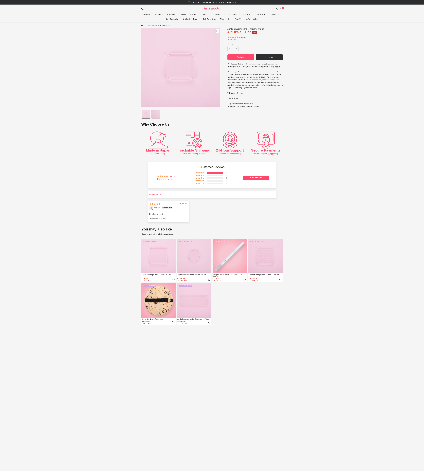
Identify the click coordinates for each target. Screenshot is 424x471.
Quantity (230, 44)
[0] (281, 9)
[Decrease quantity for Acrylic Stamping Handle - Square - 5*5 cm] (229, 48)
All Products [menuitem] (159, 14)
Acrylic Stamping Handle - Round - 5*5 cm (191, 275)
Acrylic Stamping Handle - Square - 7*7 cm (156, 275)
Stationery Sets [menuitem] (219, 14)
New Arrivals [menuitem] (171, 14)
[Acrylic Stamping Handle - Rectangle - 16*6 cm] (194, 300)
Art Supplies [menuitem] (232, 14)
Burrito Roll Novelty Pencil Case (152, 319)
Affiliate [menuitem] (255, 19)
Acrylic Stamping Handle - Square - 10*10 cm (264, 275)
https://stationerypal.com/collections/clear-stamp (244, 106)
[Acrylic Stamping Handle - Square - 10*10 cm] (265, 256)
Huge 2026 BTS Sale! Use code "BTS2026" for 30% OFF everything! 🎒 (213, 2)
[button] (233, 37)
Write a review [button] (256, 178)
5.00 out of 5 (174, 176)
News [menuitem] (229, 19)
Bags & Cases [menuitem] (261, 14)
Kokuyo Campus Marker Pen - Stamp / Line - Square (228, 275)
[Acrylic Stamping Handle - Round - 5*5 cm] (194, 256)
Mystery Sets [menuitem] (206, 14)
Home (143, 25)
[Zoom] (217, 31)
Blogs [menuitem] (222, 19)
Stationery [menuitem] (193, 14)
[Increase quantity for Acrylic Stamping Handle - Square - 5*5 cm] (236, 48)
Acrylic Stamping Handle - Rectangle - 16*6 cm (193, 319)
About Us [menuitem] (238, 19)
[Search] (143, 9)
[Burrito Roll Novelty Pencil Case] (158, 300)
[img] (154, 204)
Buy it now (269, 57)
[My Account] (277, 9)
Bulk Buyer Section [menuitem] (210, 19)
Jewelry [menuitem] (195, 19)
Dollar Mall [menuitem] (182, 14)
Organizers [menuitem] (275, 14)
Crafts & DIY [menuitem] (246, 14)
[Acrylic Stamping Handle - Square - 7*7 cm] (158, 256)
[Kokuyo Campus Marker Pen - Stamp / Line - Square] (230, 256)
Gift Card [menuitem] (186, 19)
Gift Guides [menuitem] (147, 14)
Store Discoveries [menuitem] (172, 19)
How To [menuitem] (247, 19)
